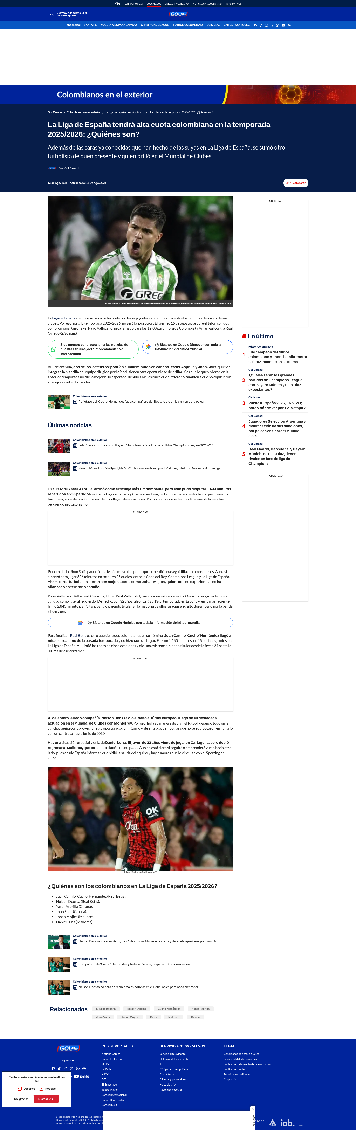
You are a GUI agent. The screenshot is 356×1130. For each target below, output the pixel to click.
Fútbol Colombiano (260, 346)
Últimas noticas (134, 4)
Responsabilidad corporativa (240, 1059)
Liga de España (63, 318)
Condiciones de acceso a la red (241, 1054)
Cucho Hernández (169, 1008)
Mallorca (173, 1017)
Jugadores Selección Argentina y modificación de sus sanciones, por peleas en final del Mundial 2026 (277, 428)
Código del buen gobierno (174, 1069)
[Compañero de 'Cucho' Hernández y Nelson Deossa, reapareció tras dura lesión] (59, 964)
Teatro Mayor (110, 1089)
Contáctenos (167, 1074)
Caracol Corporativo (113, 1099)
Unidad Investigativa (177, 4)
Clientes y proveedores (173, 1079)
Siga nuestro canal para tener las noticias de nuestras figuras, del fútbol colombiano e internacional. (94, 349)
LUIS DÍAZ (213, 25)
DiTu (104, 1079)
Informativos (233, 4)
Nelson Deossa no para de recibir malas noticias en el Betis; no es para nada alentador (138, 987)
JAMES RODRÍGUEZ (237, 25)
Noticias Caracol (111, 1054)
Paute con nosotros (171, 1089)
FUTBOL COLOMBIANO (188, 25)
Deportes (29, 1088)
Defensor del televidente (174, 1059)
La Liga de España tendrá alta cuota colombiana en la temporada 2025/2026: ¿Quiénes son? (159, 112)
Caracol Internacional (114, 1095)
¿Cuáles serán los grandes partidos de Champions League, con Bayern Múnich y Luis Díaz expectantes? (275, 382)
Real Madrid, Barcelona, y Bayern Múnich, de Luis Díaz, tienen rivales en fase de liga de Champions (277, 456)
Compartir (299, 183)
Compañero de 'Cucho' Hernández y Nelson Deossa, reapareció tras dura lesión (134, 964)
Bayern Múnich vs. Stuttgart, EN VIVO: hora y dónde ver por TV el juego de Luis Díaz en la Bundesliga (149, 468)
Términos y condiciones (237, 1074)
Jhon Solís (103, 1017)
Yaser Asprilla (201, 1008)
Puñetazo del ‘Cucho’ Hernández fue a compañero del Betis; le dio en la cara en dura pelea (141, 401)
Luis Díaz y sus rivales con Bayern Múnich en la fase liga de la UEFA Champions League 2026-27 (145, 445)
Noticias (50, 1088)
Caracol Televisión (112, 1059)
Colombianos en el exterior (84, 112)
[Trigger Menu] (51, 14)
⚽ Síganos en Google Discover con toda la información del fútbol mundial (188, 346)
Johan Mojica (130, 1017)
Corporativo (231, 1079)
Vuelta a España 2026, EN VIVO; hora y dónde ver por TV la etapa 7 (277, 405)
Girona (195, 1017)
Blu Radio (107, 1064)
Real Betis (78, 635)
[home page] (118, 3)
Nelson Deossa (136, 1008)
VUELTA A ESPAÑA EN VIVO (119, 25)
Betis (153, 1017)
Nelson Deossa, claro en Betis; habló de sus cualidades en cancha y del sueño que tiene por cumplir (147, 941)
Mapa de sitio (168, 1084)
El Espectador (110, 1084)
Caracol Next (109, 1105)
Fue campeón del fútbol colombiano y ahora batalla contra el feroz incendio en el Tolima (277, 357)
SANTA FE (90, 25)
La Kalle (106, 1069)
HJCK (105, 1074)
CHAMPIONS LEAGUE (155, 25)
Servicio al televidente (173, 1054)
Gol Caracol (154, 4)
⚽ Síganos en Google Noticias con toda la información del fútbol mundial (144, 622)
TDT (162, 1064)
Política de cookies (234, 1069)
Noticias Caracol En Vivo (207, 4)
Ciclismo (254, 397)
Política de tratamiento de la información (247, 1064)
